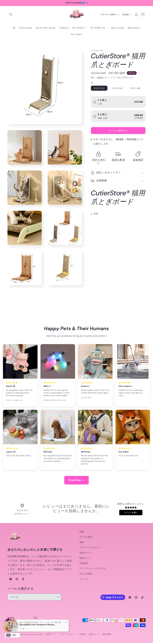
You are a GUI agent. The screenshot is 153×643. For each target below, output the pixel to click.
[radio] (118, 102)
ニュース (83, 579)
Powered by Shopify (34, 634)
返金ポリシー (86, 552)
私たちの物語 (86, 573)
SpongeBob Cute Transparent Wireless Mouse (38, 624)
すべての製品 (86, 537)
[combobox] (12, 635)
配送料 (100, 77)
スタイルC (99, 88)
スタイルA (117, 88)
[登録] (58, 597)
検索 (81, 531)
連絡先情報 (106, 634)
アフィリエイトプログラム (92, 568)
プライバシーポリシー (90, 547)
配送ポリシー (86, 558)
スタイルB (135, 88)
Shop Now (74, 480)
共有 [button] (96, 213)
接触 (81, 542)
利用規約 (83, 563)
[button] (10, 14)
